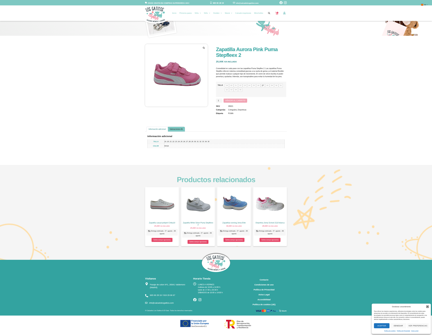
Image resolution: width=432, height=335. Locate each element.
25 (181, 141)
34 (206, 141)
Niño (206, 13)
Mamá (227, 13)
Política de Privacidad (403, 331)
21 (171, 141)
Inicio (174, 13)
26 (184, 141)
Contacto (264, 280)
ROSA (166, 146)
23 (176, 141)
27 (187, 141)
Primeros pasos (185, 13)
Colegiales (232, 110)
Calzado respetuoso (243, 13)
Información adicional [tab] (157, 129)
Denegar (398, 326)
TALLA (220, 85)
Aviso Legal (414, 331)
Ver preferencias (417, 326)
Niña (197, 13)
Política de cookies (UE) (264, 304)
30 (195, 141)
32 (200, 141)
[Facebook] (281, 2)
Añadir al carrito (235, 101)
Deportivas (242, 110)
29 (192, 141)
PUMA (230, 113)
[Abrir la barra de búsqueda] (269, 13)
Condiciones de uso (264, 285)
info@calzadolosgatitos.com (247, 3)
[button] (427, 307)
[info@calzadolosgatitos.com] (234, 3)
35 (208, 141)
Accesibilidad (264, 299)
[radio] (227, 85)
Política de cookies (390, 331)
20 (168, 141)
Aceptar (381, 326)
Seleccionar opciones (162, 240)
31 (198, 141)
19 (165, 141)
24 (179, 141)
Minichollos (258, 13)
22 (173, 141)
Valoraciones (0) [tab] (176, 129)
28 (189, 141)
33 (203, 141)
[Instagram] (285, 2)
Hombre (216, 13)
